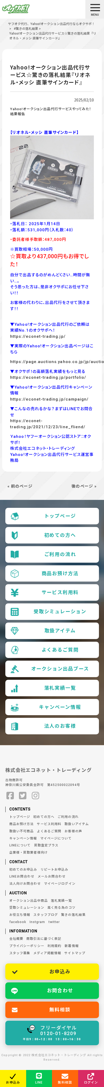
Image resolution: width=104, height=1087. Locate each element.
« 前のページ (20, 486)
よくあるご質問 (60, 650)
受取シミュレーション (60, 611)
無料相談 (59, 1009)
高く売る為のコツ (61, 907)
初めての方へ (60, 535)
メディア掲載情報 (47, 953)
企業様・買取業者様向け (28, 852)
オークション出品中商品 (28, 901)
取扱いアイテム (77, 824)
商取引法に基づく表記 (43, 939)
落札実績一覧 (60, 688)
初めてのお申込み (23, 869)
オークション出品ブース (60, 669)
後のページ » (84, 486)
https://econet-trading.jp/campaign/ (49, 399)
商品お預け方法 (60, 573)
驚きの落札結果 (73, 915)
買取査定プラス (46, 845)
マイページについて (56, 838)
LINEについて (20, 845)
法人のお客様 (60, 726)
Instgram (37, 922)
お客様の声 (73, 831)
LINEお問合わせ (21, 876)
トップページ (60, 516)
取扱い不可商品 (21, 831)
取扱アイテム (60, 630)
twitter (54, 922)
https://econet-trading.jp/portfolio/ (48, 377)
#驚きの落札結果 (26, 29)
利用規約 (54, 946)
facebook (17, 922)
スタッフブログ (45, 915)
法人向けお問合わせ (25, 884)
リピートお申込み (55, 869)
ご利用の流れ (60, 554)
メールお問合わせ (52, 876)
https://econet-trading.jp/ (37, 336)
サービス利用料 (60, 592)
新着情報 (72, 946)
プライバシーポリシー (26, 946)
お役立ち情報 (19, 915)
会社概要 (16, 939)
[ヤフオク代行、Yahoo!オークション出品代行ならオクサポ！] (25, 9)
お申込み (59, 971)
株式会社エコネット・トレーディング (48, 770)
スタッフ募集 (19, 953)
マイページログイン (59, 884)
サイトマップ (74, 953)
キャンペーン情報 (60, 707)
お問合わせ (60, 990)
